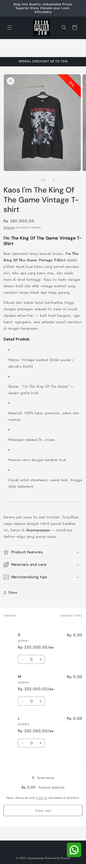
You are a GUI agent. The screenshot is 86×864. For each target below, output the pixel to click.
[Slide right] (53, 180)
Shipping (9, 227)
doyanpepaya (35, 858)
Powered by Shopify (57, 858)
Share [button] (12, 592)
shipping (41, 797)
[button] (9, 27)
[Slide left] (32, 180)
